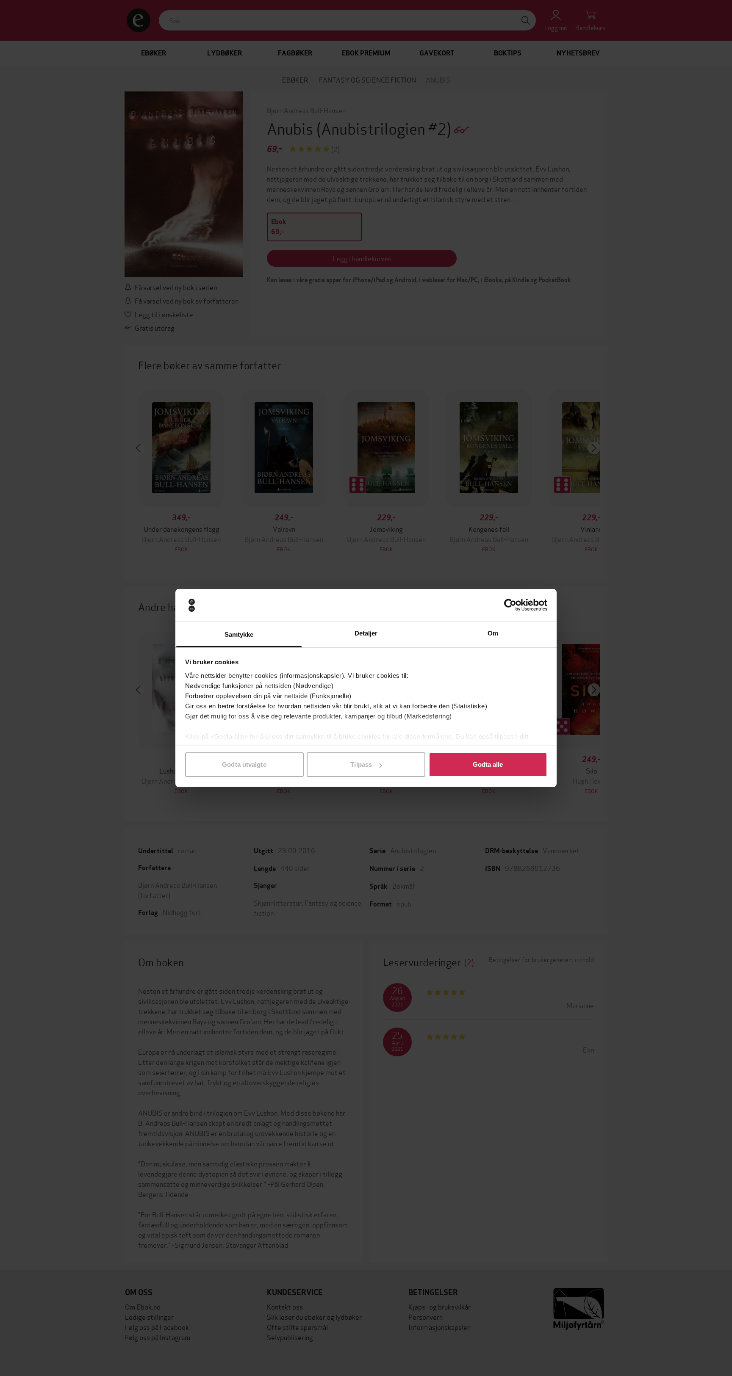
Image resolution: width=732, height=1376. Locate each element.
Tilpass (361, 764)
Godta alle (488, 764)
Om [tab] (493, 633)
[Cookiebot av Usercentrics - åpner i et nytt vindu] (510, 605)
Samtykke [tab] (239, 634)
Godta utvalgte (244, 764)
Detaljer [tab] (366, 633)
